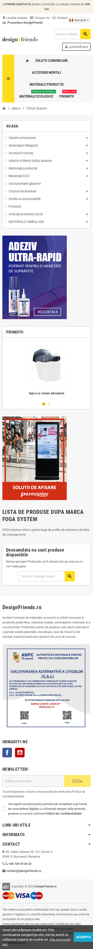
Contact (61, 18)
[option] (46, 369)
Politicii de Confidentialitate (63, 813)
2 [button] (49, 404)
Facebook (7, 752)
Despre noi (42, 18)
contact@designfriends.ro (23, 871)
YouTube (20, 752)
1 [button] (43, 404)
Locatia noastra (14, 18)
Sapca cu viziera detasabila (46, 393)
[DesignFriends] (20, 39)
